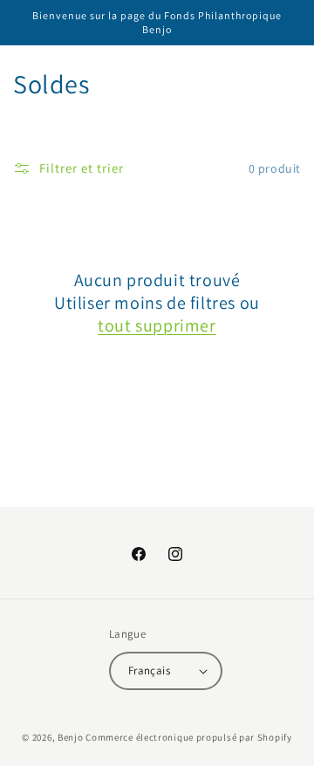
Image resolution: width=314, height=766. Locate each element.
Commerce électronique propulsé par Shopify (188, 737)
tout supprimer (156, 325)
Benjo (71, 737)
